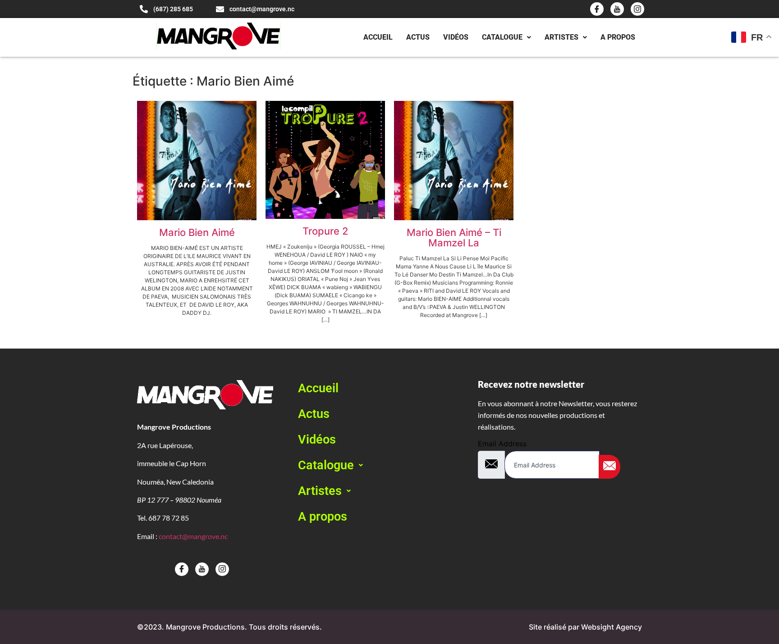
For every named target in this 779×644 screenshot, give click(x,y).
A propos (617, 37)
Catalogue (502, 37)
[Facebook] (597, 9)
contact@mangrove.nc (193, 536)
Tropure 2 (325, 231)
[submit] (609, 467)
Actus (418, 37)
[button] (380, 465)
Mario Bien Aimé (197, 232)
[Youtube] (617, 9)
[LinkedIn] (637, 9)
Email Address (502, 443)
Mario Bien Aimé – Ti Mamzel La (454, 238)
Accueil (378, 37)
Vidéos (455, 37)
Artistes (561, 37)
